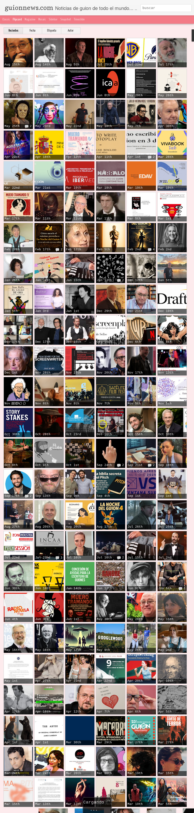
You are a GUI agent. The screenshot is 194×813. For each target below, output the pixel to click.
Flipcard (17, 19)
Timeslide (79, 19)
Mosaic (42, 19)
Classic (6, 19)
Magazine (30, 19)
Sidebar (53, 19)
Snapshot (65, 19)
